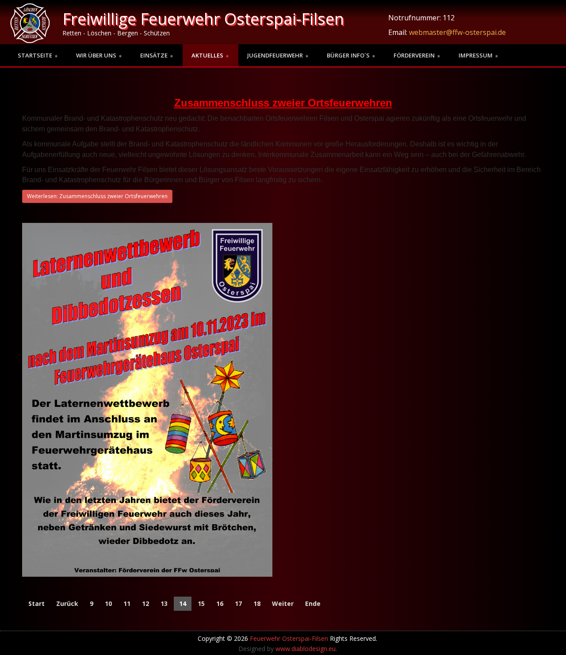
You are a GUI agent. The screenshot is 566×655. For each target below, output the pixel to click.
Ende (313, 603)
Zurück (67, 603)
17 (238, 603)
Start (36, 603)
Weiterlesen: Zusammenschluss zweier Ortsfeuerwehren (97, 196)
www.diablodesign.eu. (306, 648)
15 (201, 603)
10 (108, 603)
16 (219, 603)
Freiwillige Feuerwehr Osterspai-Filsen (203, 19)
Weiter (283, 603)
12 (145, 603)
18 (256, 603)
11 (126, 603)
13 (164, 603)
